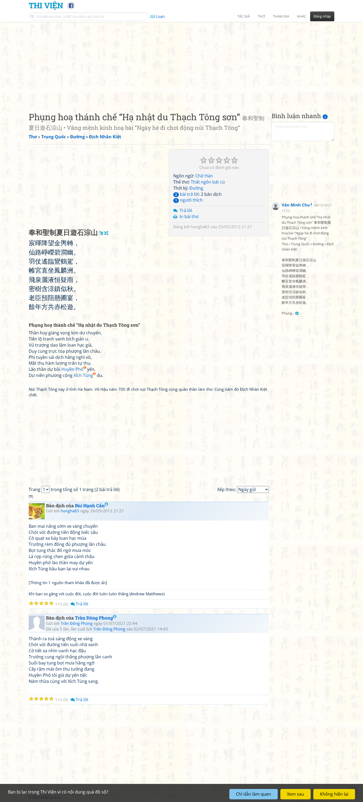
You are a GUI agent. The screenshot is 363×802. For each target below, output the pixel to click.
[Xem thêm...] (297, 313)
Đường (196, 188)
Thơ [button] (261, 16)
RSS (331, 797)
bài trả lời (187, 194)
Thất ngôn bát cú (208, 182)
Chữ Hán (204, 176)
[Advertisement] (181, 62)
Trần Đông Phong (94, 618)
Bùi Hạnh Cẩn (90, 505)
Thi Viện (46, 5)
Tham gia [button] (281, 16)
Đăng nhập (322, 16)
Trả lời (186, 210)
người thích (189, 200)
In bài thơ (189, 216)
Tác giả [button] (243, 16)
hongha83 (200, 226)
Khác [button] (301, 16)
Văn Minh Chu (296, 204)
